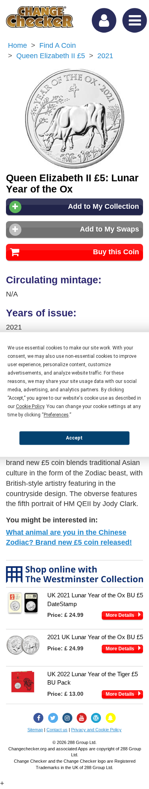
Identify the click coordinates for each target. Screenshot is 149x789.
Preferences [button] (56, 415)
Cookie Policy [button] (30, 406)
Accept (74, 438)
